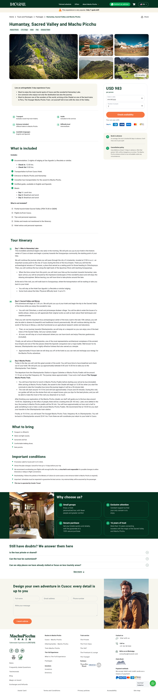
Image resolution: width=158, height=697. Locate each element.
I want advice (22, 621)
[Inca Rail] (22, 639)
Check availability (125, 115)
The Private (84, 640)
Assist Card (22, 690)
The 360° (83, 648)
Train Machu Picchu (52, 648)
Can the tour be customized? (23, 559)
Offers (77, 4)
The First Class (86, 644)
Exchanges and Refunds (18, 684)
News (11, 663)
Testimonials (14, 671)
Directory (48, 673)
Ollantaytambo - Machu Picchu (56, 644)
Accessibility (112, 690)
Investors (48, 669)
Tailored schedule (65, 4)
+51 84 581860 (125, 646)
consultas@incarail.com (128, 654)
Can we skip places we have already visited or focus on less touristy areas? (45, 565)
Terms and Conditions (52, 690)
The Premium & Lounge (89, 652)
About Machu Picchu (90, 4)
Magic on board (15, 680)
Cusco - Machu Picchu (53, 640)
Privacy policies (84, 690)
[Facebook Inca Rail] (11, 651)
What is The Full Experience (55, 656)
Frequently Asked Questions (20, 667)
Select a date (111, 97)
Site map (137, 690)
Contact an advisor (121, 4)
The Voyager (85, 657)
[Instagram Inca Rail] (17, 651)
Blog (11, 676)
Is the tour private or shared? (23, 552)
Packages (48, 661)
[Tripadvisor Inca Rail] (22, 651)
